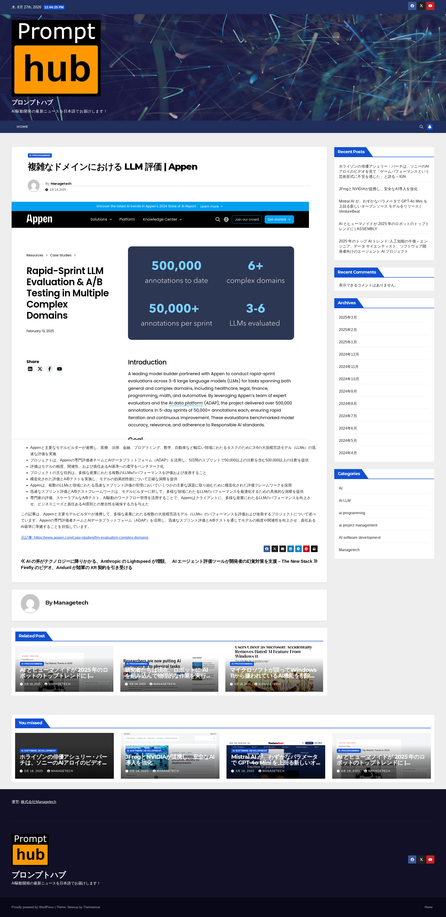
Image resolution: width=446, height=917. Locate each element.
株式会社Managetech (38, 802)
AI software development (360, 538)
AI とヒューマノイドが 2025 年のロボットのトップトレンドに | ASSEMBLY (64, 675)
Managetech (61, 184)
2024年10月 (349, 379)
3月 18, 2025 (34, 771)
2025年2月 (348, 330)
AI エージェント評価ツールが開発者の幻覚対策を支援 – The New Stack (242, 561)
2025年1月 (348, 342)
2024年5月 (348, 441)
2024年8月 (348, 404)
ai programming (39, 155)
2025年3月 (348, 317)
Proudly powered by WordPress (33, 907)
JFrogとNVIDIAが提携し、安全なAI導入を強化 (378, 189)
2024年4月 (348, 453)
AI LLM (345, 501)
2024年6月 (348, 428)
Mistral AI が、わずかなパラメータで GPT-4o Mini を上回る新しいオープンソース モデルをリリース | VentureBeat (383, 206)
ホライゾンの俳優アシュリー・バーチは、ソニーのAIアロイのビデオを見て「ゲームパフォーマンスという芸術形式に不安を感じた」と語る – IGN (384, 171)
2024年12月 (349, 354)
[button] (421, 127)
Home (22, 127)
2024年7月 (348, 416)
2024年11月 (349, 367)
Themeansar (91, 907)
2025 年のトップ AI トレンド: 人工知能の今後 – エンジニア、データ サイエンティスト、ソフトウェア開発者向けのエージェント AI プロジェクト (383, 246)
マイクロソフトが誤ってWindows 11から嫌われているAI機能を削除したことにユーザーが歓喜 (273, 675)
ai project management (358, 525)
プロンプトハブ (32, 102)
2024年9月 (348, 391)
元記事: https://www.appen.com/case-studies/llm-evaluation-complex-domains (84, 538)
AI (340, 488)
